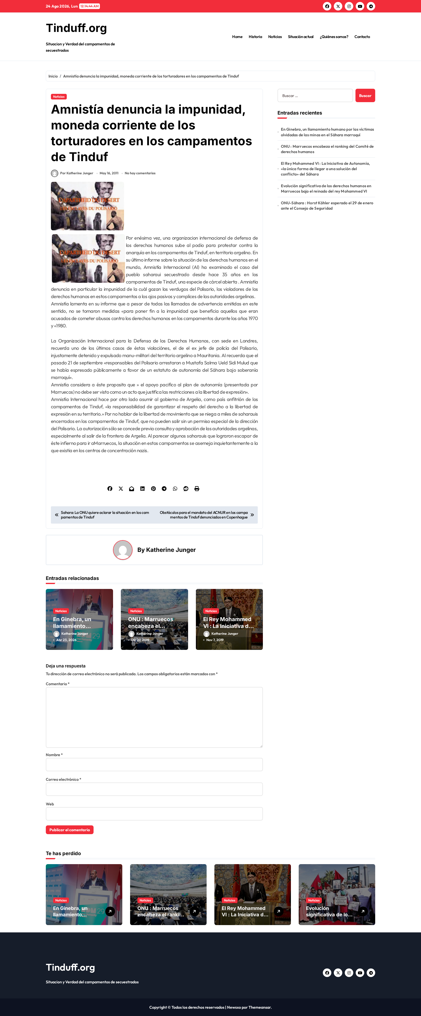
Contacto (362, 36)
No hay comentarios (140, 173)
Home (237, 36)
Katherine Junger (171, 549)
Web (50, 803)
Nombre (54, 754)
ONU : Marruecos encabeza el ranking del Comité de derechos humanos (327, 149)
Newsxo (234, 1007)
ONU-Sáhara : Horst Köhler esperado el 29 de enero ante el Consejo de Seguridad (327, 205)
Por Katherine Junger (76, 173)
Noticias (275, 36)
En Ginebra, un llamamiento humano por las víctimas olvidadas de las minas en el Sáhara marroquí (327, 132)
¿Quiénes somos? (334, 36)
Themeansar (260, 1007)
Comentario (58, 683)
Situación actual (301, 36)
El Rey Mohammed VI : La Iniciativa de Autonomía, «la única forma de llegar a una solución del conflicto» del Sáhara (325, 169)
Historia (255, 36)
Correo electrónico (63, 779)
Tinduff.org (76, 28)
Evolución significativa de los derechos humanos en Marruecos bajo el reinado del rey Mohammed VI (326, 188)
